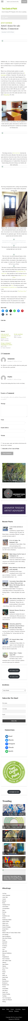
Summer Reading (6, 994)
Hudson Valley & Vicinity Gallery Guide (11, 932)
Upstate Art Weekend (7, 999)
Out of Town (5, 968)
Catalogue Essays (6, 904)
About (7, 1009)
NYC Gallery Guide (14, 670)
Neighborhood (5, 957)
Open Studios (5, 964)
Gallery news (5, 923)
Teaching (4, 996)
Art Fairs (4, 893)
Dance (3, 910)
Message (3, 403)
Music (3, 955)
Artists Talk (5, 897)
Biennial (4, 901)
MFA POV (4, 951)
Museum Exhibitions (7, 953)
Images (4, 940)
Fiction (4, 917)
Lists (3, 949)
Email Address (5, 427)
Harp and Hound (19, 271)
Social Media (5, 988)
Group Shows (5, 929)
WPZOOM (16, 1019)
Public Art (4, 975)
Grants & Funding (6, 927)
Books (3, 902)
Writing (4, 1001)
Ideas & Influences (6, 936)
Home (3, 1009)
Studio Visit (5, 992)
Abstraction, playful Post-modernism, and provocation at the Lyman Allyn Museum (16, 625)
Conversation (5, 906)
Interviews (4, 944)
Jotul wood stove (16, 153)
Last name (4, 708)
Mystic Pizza (6, 94)
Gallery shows (5, 925)
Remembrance (5, 981)
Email (3, 714)
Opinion (4, 966)
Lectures (4, 947)
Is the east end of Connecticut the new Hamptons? (5, 335)
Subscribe (11, 1011)
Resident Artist (5, 984)
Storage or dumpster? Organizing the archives (6, 343)
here (12, 285)
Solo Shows (5, 990)
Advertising (17, 1009)
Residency (16, 1011)
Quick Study (5, 977)
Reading (4, 979)
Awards (4, 899)
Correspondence (5, 908)
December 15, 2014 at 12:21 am (14, 361)
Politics (4, 971)
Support (23, 1009)
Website (3, 435)
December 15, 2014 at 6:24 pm (14, 379)
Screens (4, 986)
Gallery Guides (5, 921)
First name (4, 703)
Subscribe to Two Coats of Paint (10, 448)
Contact (12, 1009)
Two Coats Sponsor (6, 998)
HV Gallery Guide (14, 676)
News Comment (5, 958)
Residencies (4, 983)
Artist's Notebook (6, 23)
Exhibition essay (6, 916)
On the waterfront (18, 334)
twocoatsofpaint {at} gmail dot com (9, 287)
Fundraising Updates (6, 919)
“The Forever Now (22, 291)
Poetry (3, 970)
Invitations (4, 945)
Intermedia (4, 942)
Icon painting (5, 934)
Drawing (4, 912)
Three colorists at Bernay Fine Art (17, 598)
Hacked (4, 930)
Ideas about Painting (6, 938)
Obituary (4, 962)
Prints (3, 973)
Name (2, 420)
